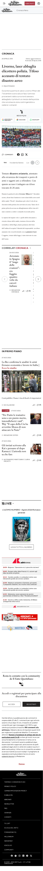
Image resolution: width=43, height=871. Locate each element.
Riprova (22, 764)
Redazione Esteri (10, 435)
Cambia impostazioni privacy (15, 791)
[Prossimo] (38, 279)
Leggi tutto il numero (21, 547)
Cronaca (8, 53)
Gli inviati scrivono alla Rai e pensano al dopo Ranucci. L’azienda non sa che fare (14, 450)
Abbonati (29, 3)
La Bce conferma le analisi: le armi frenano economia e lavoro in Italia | (20, 365)
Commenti (9, 155)
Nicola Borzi (8, 405)
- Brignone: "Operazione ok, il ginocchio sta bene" (21, 567)
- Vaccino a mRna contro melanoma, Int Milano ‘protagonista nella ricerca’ (20, 600)
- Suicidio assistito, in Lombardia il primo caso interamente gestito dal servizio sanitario (20, 578)
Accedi (11, 704)
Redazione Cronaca (14, 291)
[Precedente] (5, 279)
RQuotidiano (8, 86)
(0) (30, 291)
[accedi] (38, 3)
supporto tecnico (8, 756)
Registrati (31, 704)
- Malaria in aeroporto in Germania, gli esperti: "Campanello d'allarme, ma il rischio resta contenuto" (20, 583)
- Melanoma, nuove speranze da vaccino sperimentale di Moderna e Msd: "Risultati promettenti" (20, 595)
